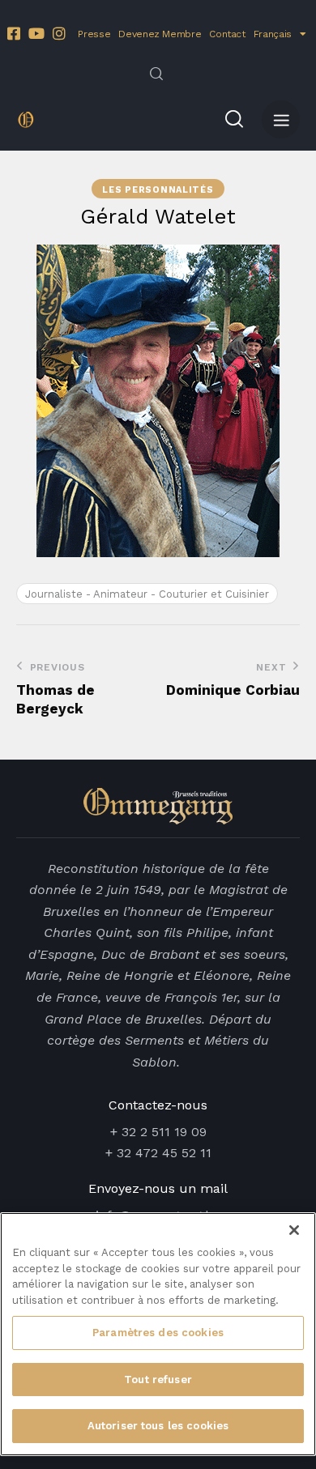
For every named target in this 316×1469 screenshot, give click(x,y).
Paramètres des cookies (158, 1332)
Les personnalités (157, 190)
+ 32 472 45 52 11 (158, 1152)
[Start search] (156, 73)
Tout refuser (158, 1379)
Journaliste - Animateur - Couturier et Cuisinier (147, 594)
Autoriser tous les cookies (158, 1426)
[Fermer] (294, 1230)
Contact (227, 34)
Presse (94, 34)
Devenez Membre (159, 34)
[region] (158, 1334)
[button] (281, 119)
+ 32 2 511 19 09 (158, 1131)
